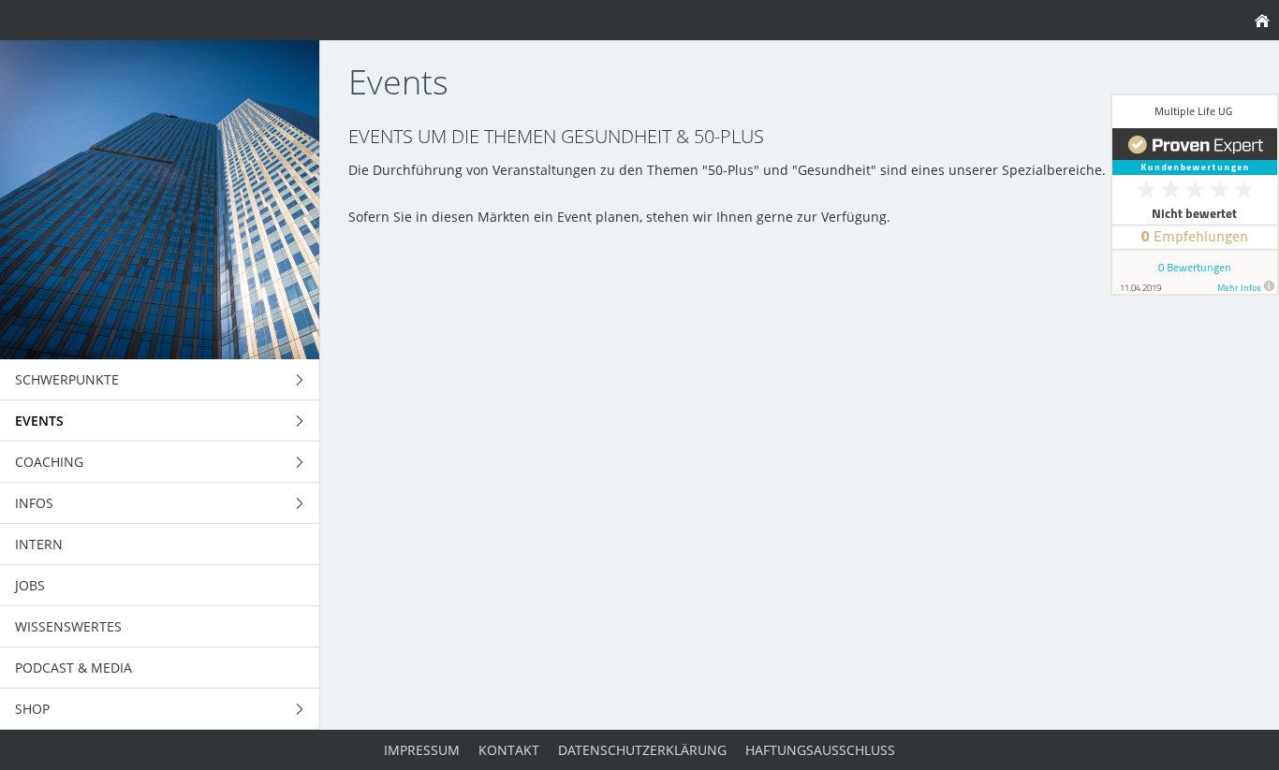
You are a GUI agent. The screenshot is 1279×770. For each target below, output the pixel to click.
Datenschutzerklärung (642, 750)
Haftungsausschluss (820, 750)
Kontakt (508, 750)
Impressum (422, 750)
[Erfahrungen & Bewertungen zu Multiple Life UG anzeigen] (1194, 195)
